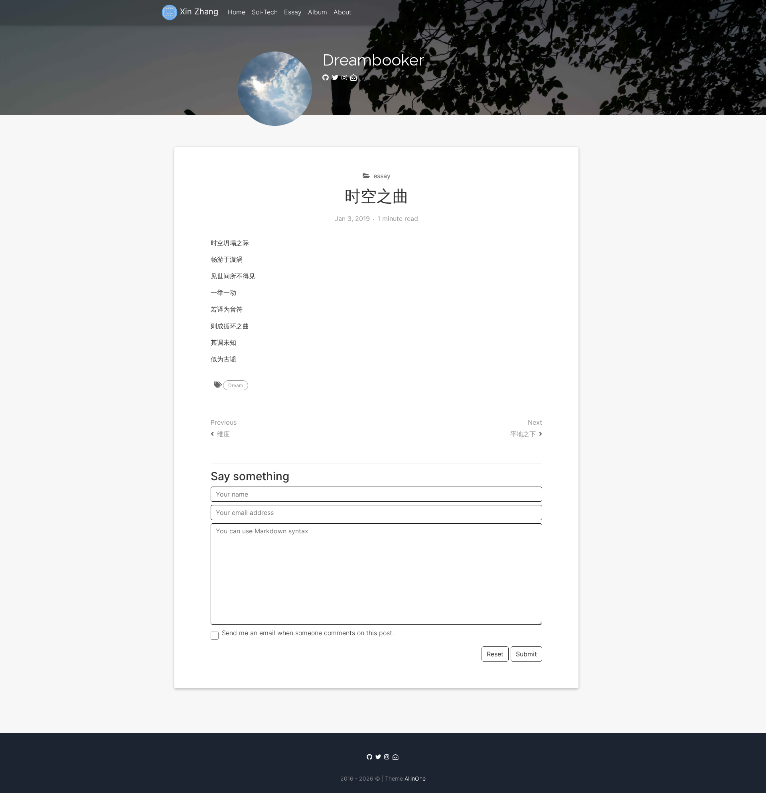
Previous (224, 428)
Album (317, 12)
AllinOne (415, 778)
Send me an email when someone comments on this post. (308, 633)
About (342, 12)
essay (381, 176)
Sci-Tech (265, 12)
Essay (293, 12)
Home (236, 12)
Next (526, 428)
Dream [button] (235, 385)
